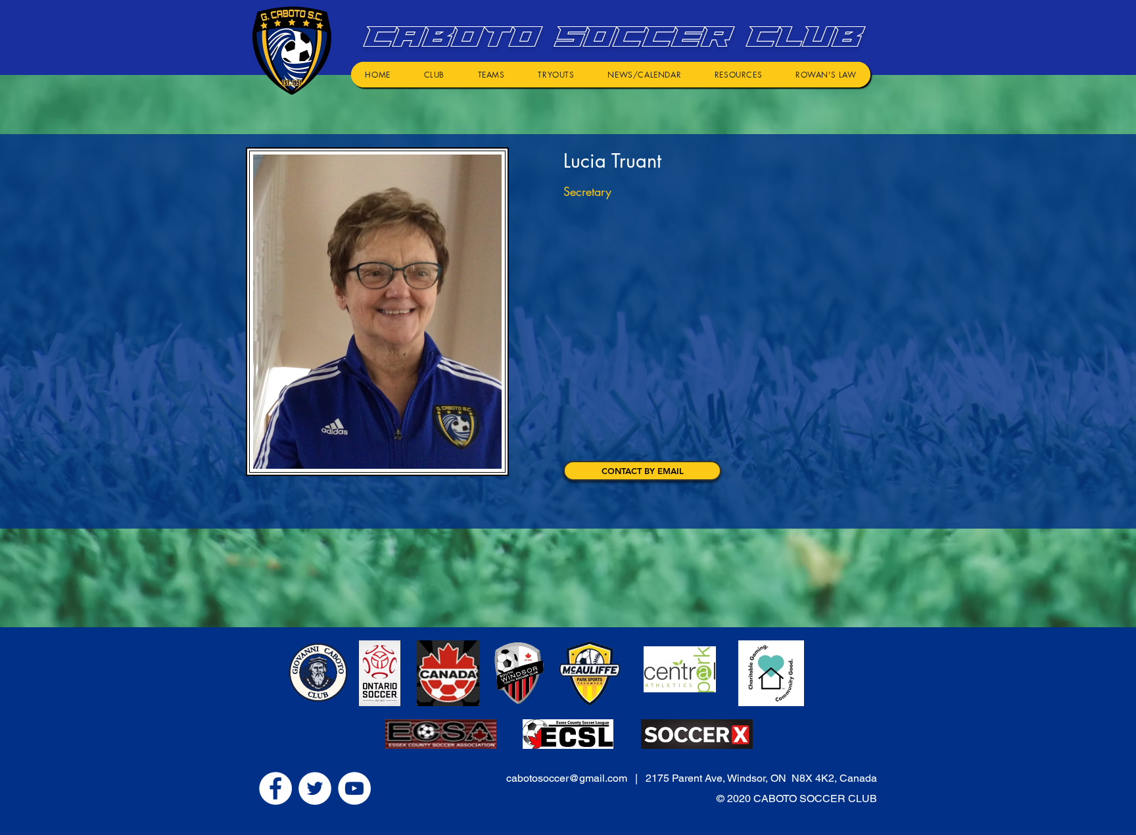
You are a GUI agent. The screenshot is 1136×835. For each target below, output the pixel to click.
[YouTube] (354, 788)
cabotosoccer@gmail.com (566, 778)
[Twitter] (314, 788)
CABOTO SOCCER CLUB (608, 36)
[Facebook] (275, 788)
